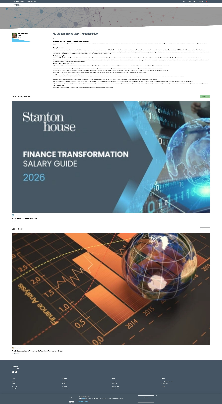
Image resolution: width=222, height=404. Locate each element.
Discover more (205, 96)
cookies (83, 398)
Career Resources (65, 388)
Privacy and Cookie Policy (167, 381)
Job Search (64, 381)
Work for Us (14, 386)
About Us (14, 381)
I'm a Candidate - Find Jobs (19, 1)
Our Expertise (64, 386)
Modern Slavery (165, 383)
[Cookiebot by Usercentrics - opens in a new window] (71, 402)
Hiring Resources (115, 386)
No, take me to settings (83, 401)
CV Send (63, 383)
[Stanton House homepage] (17, 5)
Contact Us (14, 388)
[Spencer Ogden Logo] (16, 367)
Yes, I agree (146, 397)
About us (184, 1)
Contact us (201, 1)
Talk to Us (114, 381)
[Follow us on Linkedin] (16, 371)
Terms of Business (115, 388)
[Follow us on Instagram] (13, 371)
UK (207, 1)
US (209, 1)
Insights (189, 1)
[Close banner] (156, 395)
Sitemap (163, 386)
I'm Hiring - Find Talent (32, 1)
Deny (146, 400)
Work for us (195, 1)
